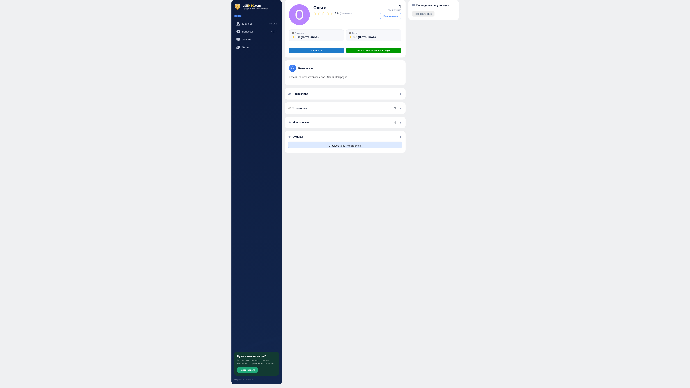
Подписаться (390, 16)
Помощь (249, 379)
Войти (238, 15)
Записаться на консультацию (373, 50)
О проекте (239, 379)
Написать (316, 50)
